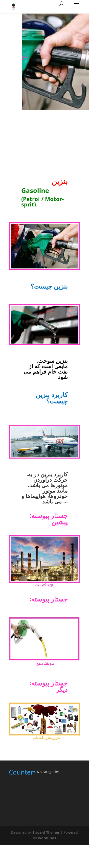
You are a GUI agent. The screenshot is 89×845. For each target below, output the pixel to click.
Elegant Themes (46, 832)
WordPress (47, 838)
